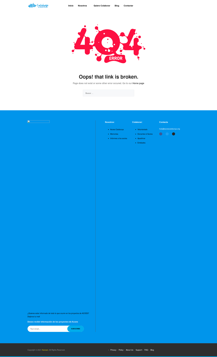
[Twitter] (167, 133)
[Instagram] (173, 133)
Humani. (45, 350)
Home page (138, 83)
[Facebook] (160, 133)
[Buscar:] (108, 93)
